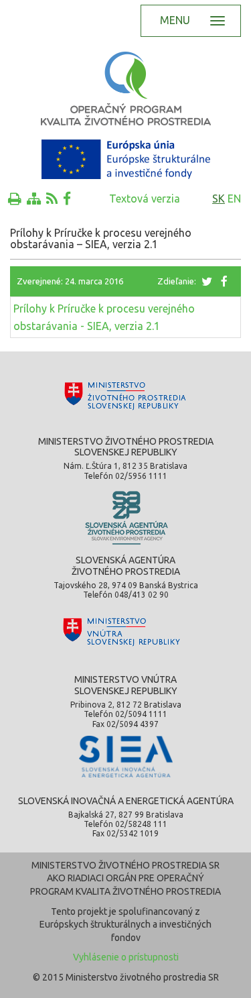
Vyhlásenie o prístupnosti (126, 957)
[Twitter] (207, 281)
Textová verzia (144, 198)
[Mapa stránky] (34, 198)
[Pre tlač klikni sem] (14, 198)
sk (218, 198)
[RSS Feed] (52, 198)
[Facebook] (67, 198)
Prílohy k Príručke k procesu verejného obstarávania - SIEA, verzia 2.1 (104, 317)
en (234, 198)
